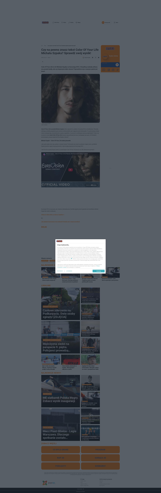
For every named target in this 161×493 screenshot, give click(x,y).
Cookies (65, 267)
